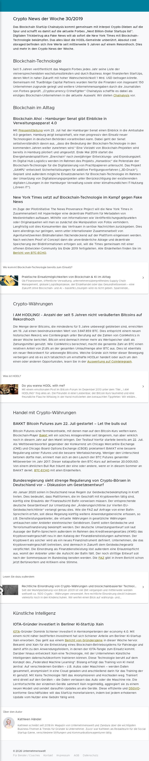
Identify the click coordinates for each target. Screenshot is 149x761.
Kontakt (48, 755)
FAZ (101, 557)
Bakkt (43, 435)
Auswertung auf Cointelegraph (109, 361)
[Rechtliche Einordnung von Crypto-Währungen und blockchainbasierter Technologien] (74, 592)
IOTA (16, 631)
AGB (76, 755)
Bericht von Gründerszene (84, 640)
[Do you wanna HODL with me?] (74, 391)
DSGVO (134, 688)
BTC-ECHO (42, 470)
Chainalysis (121, 95)
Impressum (63, 755)
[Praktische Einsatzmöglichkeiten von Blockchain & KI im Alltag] (74, 282)
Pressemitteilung (31, 130)
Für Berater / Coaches (26, 755)
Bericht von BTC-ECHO (29, 252)
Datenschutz (90, 755)
